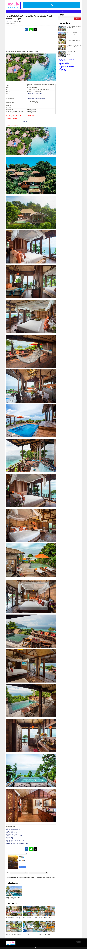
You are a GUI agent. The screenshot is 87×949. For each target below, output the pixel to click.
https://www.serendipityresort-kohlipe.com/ (36, 98)
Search (77, 18)
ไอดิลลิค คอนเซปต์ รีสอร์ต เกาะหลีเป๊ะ (14, 835)
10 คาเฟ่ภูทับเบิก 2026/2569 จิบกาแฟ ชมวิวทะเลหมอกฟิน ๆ (74, 33)
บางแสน (28, 11)
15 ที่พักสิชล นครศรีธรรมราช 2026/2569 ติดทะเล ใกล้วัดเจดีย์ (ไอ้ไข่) (73, 39)
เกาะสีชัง (67, 11)
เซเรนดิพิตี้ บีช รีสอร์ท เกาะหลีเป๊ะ (13, 829)
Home (12, 11)
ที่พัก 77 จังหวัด (20, 11)
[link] (35, 96)
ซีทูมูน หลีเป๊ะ (9, 828)
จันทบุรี (41, 11)
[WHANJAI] (13, 5)
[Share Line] (31, 29)
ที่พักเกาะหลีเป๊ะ (13, 23)
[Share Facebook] (26, 29)
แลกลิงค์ (78, 941)
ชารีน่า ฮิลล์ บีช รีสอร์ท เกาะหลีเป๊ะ (13, 841)
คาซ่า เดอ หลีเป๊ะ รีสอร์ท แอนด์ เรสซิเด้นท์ (15, 840)
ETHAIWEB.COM (53, 947)
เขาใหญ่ (61, 11)
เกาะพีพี (74, 11)
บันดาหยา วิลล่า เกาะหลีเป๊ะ (12, 832)
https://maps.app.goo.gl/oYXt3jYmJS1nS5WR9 (27, 121)
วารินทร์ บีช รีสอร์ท (10, 831)
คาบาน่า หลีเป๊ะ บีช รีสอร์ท (11, 834)
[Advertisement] (31, 41)
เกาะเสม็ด (55, 11)
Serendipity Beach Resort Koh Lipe (16, 873)
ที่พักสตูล (26, 873)
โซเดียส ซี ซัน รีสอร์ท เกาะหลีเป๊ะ (13, 838)
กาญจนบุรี (48, 11)
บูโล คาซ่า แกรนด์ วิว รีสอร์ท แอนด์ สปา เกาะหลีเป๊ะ (17, 843)
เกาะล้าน (34, 11)
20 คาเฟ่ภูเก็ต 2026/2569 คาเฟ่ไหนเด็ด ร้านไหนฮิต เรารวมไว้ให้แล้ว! (74, 46)
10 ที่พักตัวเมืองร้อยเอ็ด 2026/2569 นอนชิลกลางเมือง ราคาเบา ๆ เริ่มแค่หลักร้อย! (73, 53)
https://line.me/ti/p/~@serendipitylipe (35, 93)
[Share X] (35, 29)
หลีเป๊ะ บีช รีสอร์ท (9, 837)
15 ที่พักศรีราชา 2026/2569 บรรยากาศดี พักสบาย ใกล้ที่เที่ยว (74, 27)
